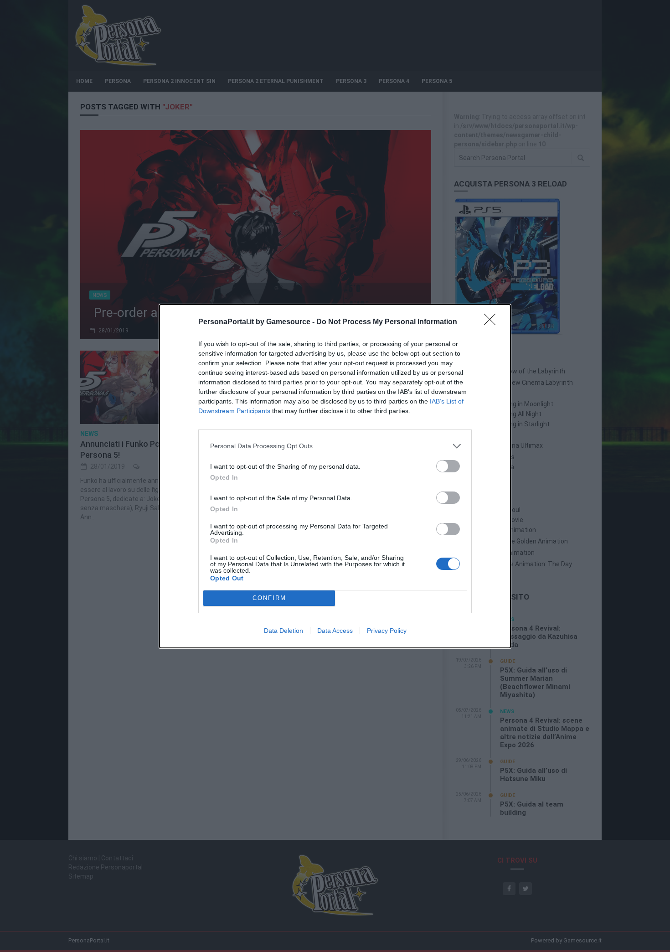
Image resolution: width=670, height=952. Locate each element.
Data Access (335, 630)
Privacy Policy (387, 630)
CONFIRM (269, 598)
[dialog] (335, 476)
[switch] (448, 466)
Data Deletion (283, 630)
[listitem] (335, 446)
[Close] (492, 322)
